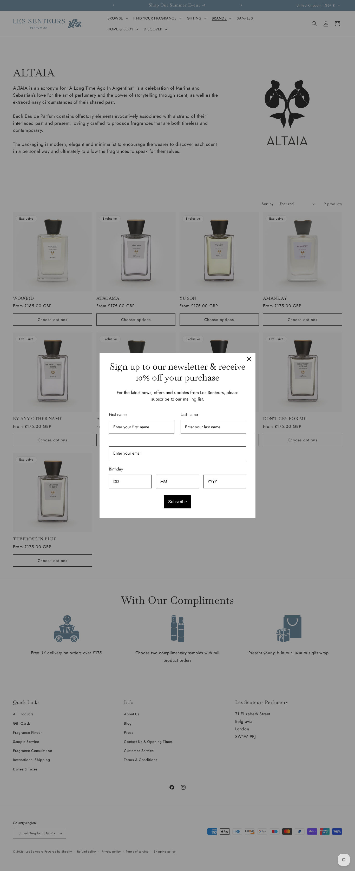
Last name (189, 414)
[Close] (249, 359)
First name (118, 414)
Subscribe (177, 502)
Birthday (116, 469)
